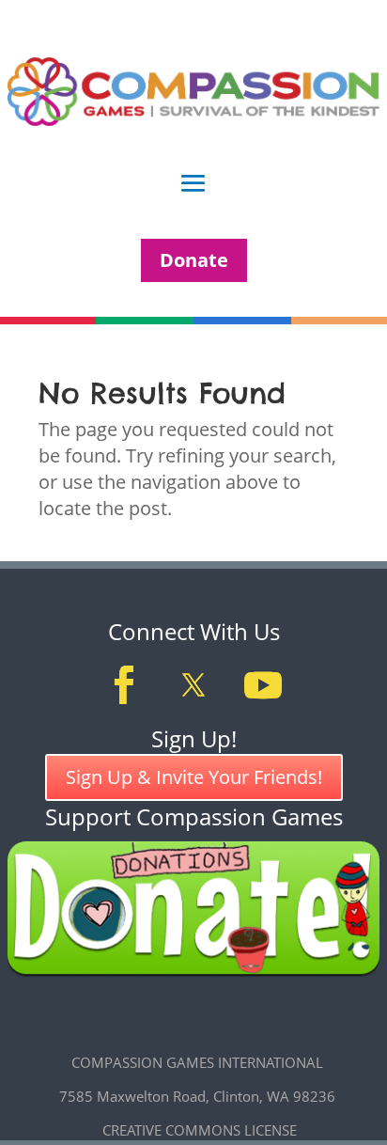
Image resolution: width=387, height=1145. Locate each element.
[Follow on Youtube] (263, 685)
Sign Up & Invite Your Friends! (194, 777)
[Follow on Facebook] (124, 685)
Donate (194, 260)
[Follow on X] (193, 685)
